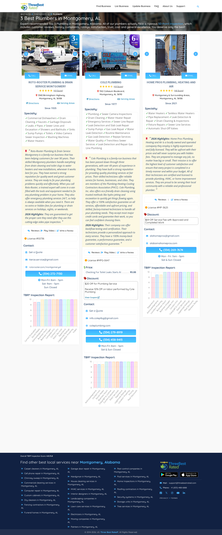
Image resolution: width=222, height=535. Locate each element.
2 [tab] (47, 68)
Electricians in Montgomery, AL (85, 514)
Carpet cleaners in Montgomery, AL (41, 468)
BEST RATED (26, 14)
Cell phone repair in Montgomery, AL (42, 473)
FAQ (156, 6)
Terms (174, 498)
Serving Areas (68, 103)
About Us (167, 6)
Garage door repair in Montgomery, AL (86, 470)
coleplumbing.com (100, 325)
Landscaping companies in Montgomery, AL (82, 500)
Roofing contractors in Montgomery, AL (133, 491)
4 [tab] (52, 68)
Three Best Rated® (109, 532)
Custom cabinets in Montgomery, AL (42, 495)
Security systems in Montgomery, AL (135, 497)
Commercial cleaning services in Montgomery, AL (38, 484)
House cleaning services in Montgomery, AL (82, 483)
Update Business (141, 6)
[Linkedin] (184, 493)
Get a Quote (35, 252)
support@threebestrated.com (182, 483)
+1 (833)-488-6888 (179, 487)
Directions (33, 103)
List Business (122, 6)
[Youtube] (178, 493)
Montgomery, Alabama (100, 462)
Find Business (103, 6)
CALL (33, 75)
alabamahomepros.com (163, 243)
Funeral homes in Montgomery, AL (41, 512)
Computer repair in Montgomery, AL (41, 490)
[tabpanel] (50, 55)
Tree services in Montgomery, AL (133, 506)
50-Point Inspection (170, 23)
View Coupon (91, 297)
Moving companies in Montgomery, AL (86, 520)
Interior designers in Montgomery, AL (88, 493)
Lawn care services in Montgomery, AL (86, 508)
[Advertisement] (111, 431)
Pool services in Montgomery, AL (133, 476)
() (58, 90)
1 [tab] (45, 68)
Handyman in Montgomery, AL (85, 476)
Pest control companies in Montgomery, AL (128, 470)
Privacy (164, 498)
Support (180, 6)
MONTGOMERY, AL (42, 14)
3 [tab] (50, 68)
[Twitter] (166, 493)
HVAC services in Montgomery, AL (87, 489)
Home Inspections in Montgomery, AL (132, 483)
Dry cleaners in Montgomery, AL (40, 500)
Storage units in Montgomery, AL (133, 501)
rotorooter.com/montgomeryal (45, 267)
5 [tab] (55, 68)
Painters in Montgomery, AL (84, 526)
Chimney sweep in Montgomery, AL (41, 478)
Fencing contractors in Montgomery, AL (40, 506)
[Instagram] (172, 493)
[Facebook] (161, 493)
